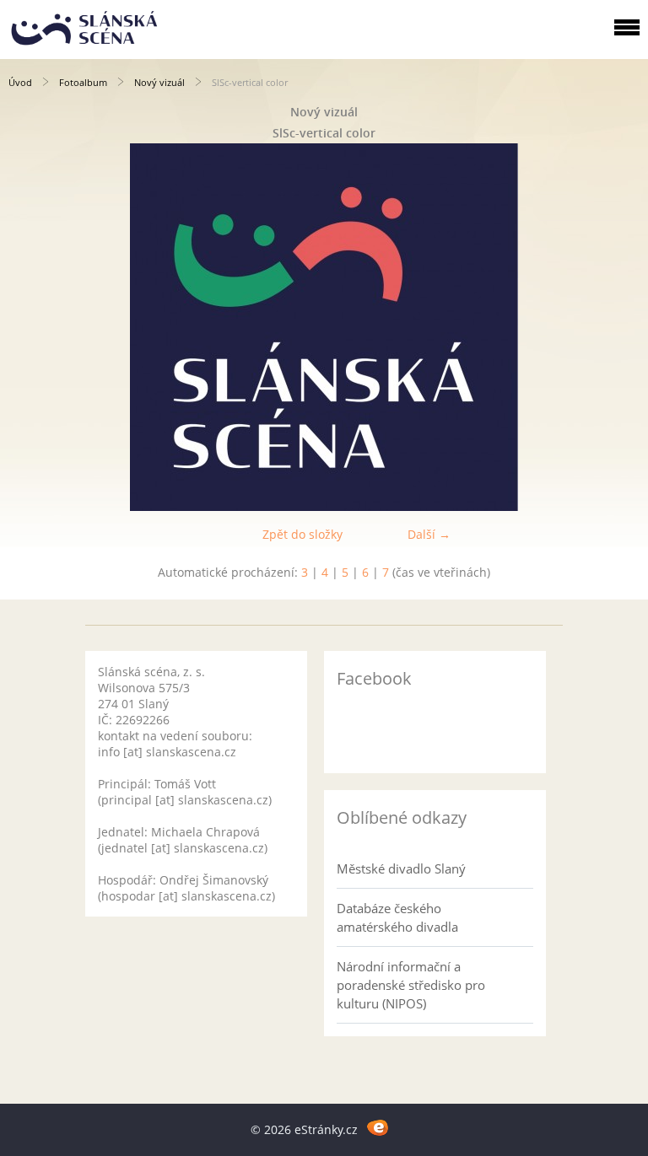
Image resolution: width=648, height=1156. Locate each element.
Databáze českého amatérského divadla (397, 917)
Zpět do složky (302, 534)
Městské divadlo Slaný (401, 868)
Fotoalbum (83, 82)
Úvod (20, 82)
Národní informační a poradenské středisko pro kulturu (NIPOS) (411, 985)
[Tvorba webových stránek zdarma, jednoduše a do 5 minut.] (377, 1127)
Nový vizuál (159, 82)
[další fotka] (621, 327)
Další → (429, 534)
